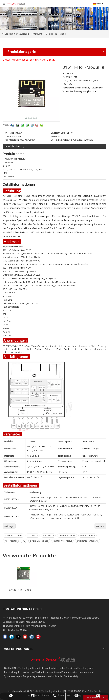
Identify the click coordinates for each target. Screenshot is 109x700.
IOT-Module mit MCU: (15, 140)
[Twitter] (18, 636)
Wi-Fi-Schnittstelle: (59, 140)
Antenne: (55, 136)
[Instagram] (31, 636)
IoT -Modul (32, 535)
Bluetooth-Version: (59, 132)
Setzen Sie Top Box (39, 540)
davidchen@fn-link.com (18, 625)
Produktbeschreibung (14, 146)
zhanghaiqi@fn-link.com (43, 625)
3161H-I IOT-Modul (13, 535)
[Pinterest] (38, 636)
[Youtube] (25, 636)
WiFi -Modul (48, 535)
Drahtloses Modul (67, 535)
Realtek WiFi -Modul (62, 540)
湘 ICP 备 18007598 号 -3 (77, 691)
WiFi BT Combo (87, 535)
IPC (23, 540)
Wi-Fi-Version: (11, 132)
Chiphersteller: (11, 136)
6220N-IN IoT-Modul (20, 589)
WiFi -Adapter (11, 540)
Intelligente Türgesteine (87, 540)
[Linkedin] (11, 636)
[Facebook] (5, 636)
